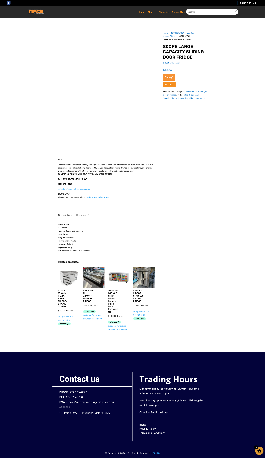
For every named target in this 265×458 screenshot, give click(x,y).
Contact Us (177, 12)
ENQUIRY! (169, 77)
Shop (150, 12)
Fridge (185, 95)
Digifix (156, 453)
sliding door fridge (197, 98)
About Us (163, 12)
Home (142, 12)
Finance (169, 84)
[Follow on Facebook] (8, 3)
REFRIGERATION (177, 33)
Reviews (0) (83, 215)
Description (65, 215)
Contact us (248, 3)
